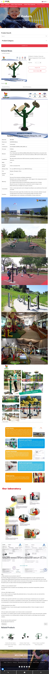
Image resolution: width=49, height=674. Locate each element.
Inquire (36, 67)
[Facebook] (19, 667)
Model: (3, 87)
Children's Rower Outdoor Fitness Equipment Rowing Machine (24, 645)
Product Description (6, 89)
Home (5, 662)
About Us (9, 662)
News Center (36, 662)
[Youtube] (27, 667)
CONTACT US (24, 45)
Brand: (24, 87)
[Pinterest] (29, 667)
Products (15, 662)
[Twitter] (24, 667)
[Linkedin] (22, 667)
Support (30, 662)
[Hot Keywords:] (46, 36)
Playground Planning (22, 662)
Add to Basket (36, 71)
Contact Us (42, 662)
